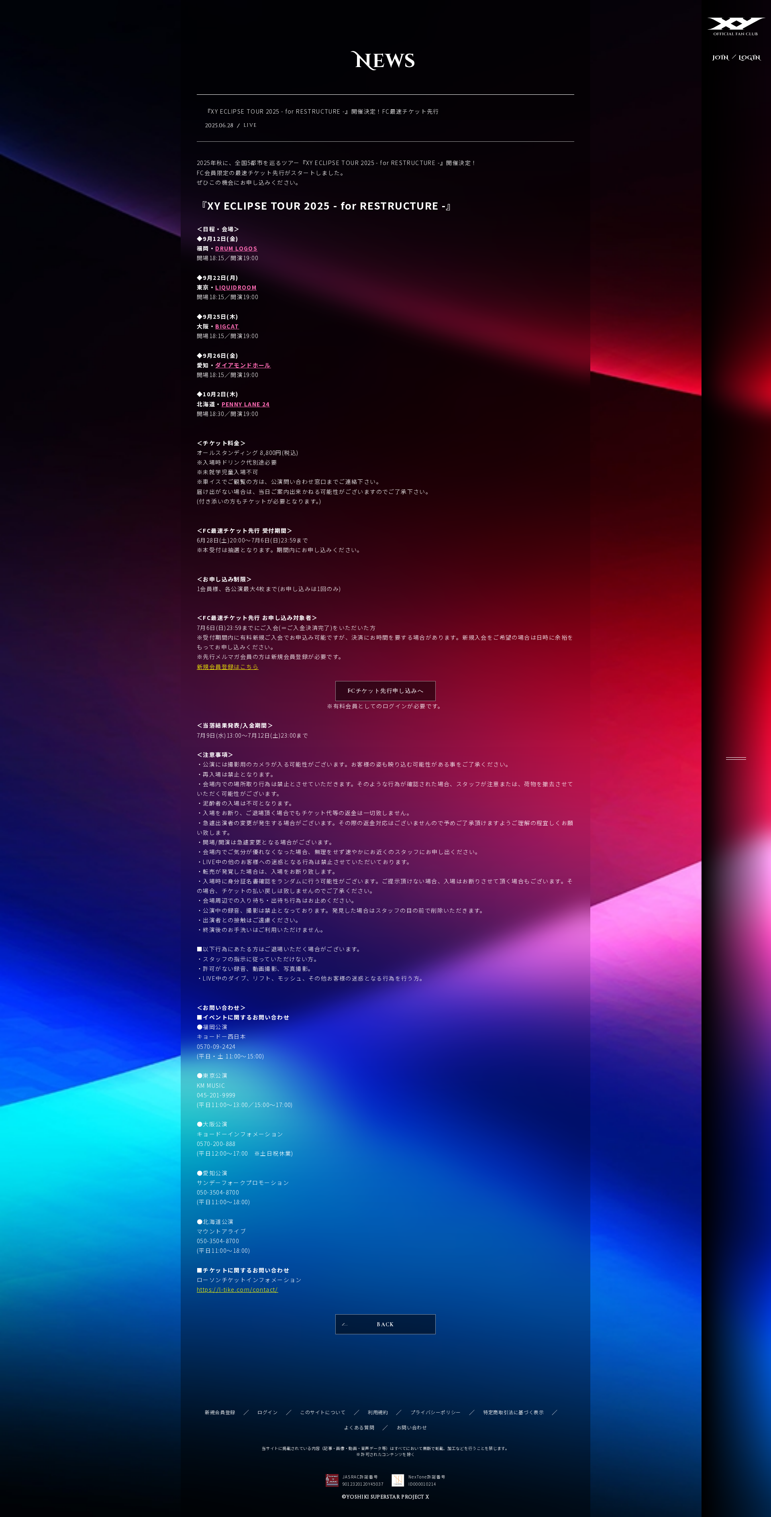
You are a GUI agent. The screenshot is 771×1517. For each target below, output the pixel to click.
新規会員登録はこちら (228, 667)
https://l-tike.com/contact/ (237, 1289)
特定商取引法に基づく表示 (513, 1412)
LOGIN (749, 57)
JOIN (720, 57)
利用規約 (378, 1412)
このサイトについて (322, 1412)
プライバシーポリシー (435, 1412)
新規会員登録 (220, 1412)
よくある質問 (359, 1427)
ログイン (267, 1412)
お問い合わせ (412, 1427)
